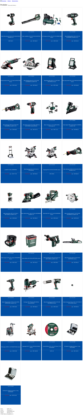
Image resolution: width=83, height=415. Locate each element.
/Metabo (9, 0)
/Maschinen (4, 0)
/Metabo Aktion (15, 0)
